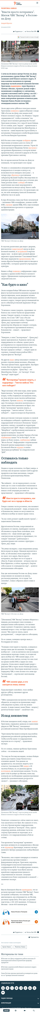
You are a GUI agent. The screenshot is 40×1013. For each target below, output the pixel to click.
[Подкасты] (34, 988)
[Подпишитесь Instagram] (25, 988)
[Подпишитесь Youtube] (16, 988)
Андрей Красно (6, 23)
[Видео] (25, 1010)
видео (12, 360)
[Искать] (34, 1010)
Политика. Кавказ (9, 8)
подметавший (17, 249)
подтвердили (27, 890)
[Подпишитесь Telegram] (21, 988)
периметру (9, 847)
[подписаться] (3, 992)
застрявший (22, 252)
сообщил (21, 183)
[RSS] (30, 988)
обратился (15, 175)
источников (5, 771)
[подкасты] (16, 1010)
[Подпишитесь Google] (3, 988)
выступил (32, 148)
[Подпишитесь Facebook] (7, 988)
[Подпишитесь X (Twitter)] (12, 988)
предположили (25, 259)
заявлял (35, 722)
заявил (26, 766)
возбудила (27, 141)
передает (20, 447)
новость (20, 401)
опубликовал (6, 438)
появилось (15, 111)
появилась (17, 271)
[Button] (17, 31)
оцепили (9, 205)
